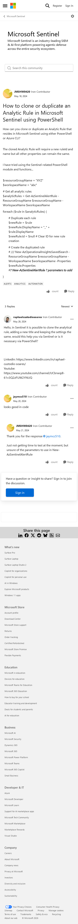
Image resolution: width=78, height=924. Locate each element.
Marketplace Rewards (15, 829)
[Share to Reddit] (39, 535)
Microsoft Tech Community (17, 817)
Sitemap (8, 910)
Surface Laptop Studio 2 (15, 564)
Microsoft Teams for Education (18, 685)
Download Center (13, 618)
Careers (8, 853)
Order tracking (11, 637)
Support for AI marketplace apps (19, 811)
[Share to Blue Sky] (45, 535)
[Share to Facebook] (27, 535)
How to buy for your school (17, 697)
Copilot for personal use (16, 577)
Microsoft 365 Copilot (14, 769)
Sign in (19, 493)
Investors (9, 877)
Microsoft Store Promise (16, 649)
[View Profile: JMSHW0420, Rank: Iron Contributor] (7, 93)
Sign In (69, 5)
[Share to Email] (58, 535)
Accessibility (10, 889)
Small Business (11, 775)
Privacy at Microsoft (14, 871)
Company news (11, 865)
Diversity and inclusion (15, 883)
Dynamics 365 (11, 745)
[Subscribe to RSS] (52, 535)
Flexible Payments (13, 655)
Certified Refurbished (14, 643)
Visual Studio (11, 835)
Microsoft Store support (15, 624)
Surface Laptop (11, 558)
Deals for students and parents (19, 709)
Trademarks (25, 914)
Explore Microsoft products (17, 589)
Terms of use (10, 914)
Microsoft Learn (12, 805)
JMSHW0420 (22, 91)
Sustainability (11, 895)
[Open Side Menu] (5, 6)
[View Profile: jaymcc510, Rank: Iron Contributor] (7, 398)
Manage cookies (56, 910)
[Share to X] (33, 535)
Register (57, 5)
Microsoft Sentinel (16, 16)
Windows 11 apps (13, 595)
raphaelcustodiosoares (27, 317)
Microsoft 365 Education (16, 691)
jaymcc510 (20, 396)
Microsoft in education (15, 672)
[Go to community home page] (13, 6)
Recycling (56, 914)
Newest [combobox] (67, 306)
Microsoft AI (10, 733)
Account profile (11, 612)
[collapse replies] (39, 314)
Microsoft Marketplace (15, 823)
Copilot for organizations (16, 570)
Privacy (41, 910)
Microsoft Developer (14, 799)
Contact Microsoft (25, 910)
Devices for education (14, 678)
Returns (8, 631)
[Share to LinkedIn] (20, 535)
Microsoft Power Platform (16, 757)
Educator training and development (21, 703)
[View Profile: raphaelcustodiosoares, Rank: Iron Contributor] (7, 319)
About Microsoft (12, 859)
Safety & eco (42, 914)
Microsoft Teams (12, 763)
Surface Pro (10, 552)
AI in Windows (11, 583)
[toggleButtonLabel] (72, 16)
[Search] (47, 5)
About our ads (11, 918)
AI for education (12, 715)
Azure (7, 793)
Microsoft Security (13, 739)
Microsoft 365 (11, 751)
